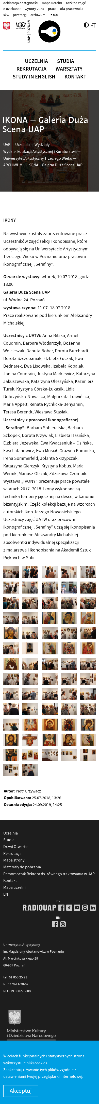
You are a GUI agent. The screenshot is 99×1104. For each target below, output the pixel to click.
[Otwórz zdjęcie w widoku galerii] (11, 572)
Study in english (34, 76)
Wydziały (42, 144)
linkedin (93, 908)
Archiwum (37, 14)
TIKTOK (69, 908)
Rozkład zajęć (76, 3)
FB (61, 908)
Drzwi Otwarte (15, 846)
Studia (65, 61)
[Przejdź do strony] (49, 31)
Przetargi (19, 14)
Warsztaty (69, 68)
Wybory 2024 (34, 8)
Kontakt (75, 76)
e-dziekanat (12, 8)
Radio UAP (39, 908)
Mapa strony (13, 860)
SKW (6, 14)
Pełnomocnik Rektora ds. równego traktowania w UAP (49, 874)
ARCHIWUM (13, 165)
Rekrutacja (31, 68)
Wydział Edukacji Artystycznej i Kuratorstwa (40, 151)
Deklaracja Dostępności (20, 3)
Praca (52, 8)
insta (85, 908)
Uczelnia (36, 61)
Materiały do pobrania (22, 867)
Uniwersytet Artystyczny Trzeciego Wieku (37, 158)
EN (5, 894)
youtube (77, 908)
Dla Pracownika (71, 8)
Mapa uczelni (52, 3)
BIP (54, 14)
